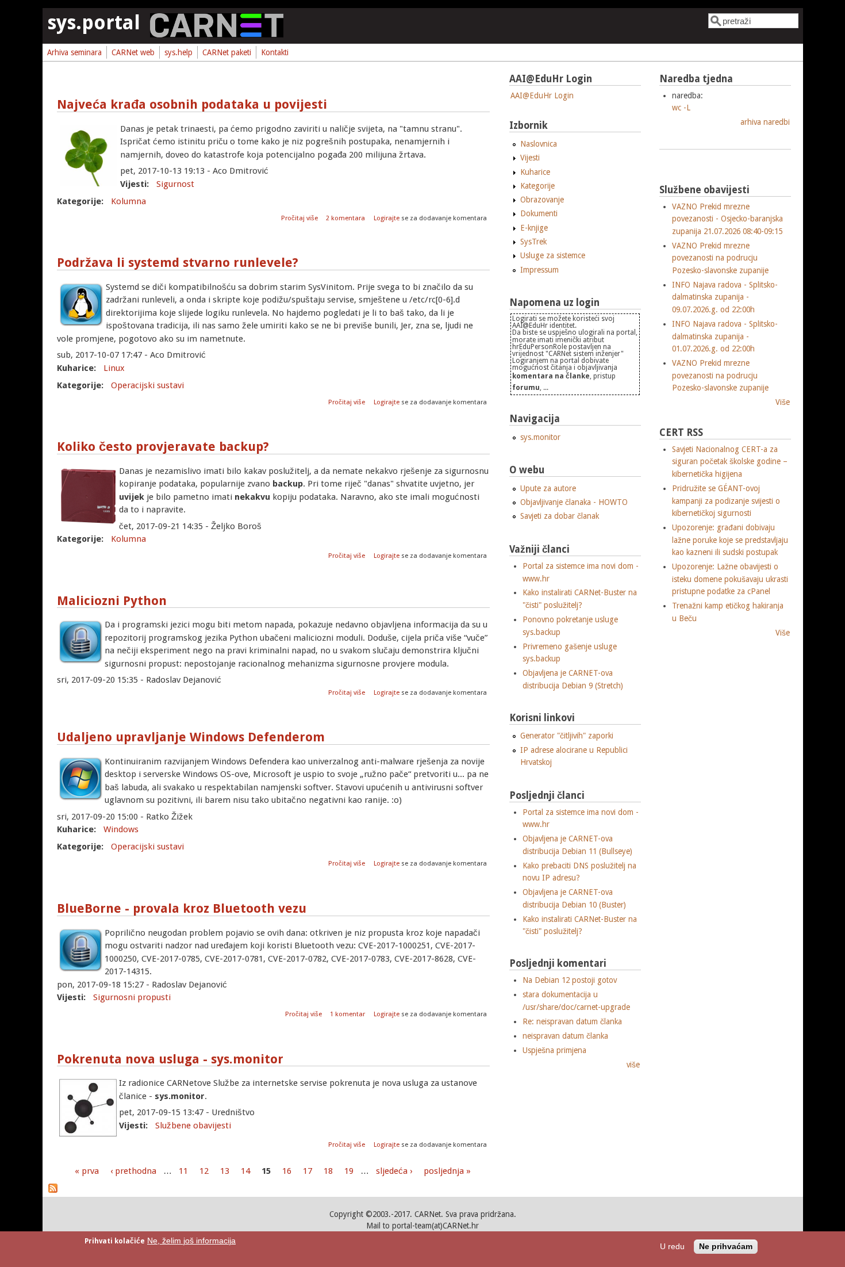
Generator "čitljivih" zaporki (566, 735)
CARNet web (133, 52)
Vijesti (530, 157)
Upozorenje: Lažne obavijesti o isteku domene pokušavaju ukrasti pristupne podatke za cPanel (730, 579)
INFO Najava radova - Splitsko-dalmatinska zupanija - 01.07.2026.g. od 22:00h (725, 336)
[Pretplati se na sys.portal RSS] (52, 1190)
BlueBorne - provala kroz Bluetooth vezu (181, 908)
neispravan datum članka (565, 1035)
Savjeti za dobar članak (559, 515)
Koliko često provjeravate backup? (163, 446)
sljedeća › (394, 1171)
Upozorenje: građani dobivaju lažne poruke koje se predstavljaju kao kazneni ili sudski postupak (730, 540)
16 (286, 1171)
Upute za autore (548, 488)
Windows (121, 829)
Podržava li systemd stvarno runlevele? (177, 262)
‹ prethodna (133, 1171)
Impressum (539, 269)
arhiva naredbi (765, 122)
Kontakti (275, 52)
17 (307, 1171)
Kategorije (537, 185)
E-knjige (534, 227)
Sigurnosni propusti (132, 997)
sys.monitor (540, 437)
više (633, 1064)
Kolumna (128, 201)
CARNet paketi (226, 52)
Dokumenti (539, 213)
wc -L (681, 107)
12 (204, 1171)
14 (245, 1171)
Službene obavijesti (193, 1125)
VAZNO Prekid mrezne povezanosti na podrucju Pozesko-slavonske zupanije (720, 258)
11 (183, 1171)
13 (224, 1171)
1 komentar (347, 1014)
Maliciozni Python (112, 601)
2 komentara (345, 218)
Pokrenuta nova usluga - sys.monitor (170, 1059)
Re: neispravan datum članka (572, 1021)
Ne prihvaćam (725, 1246)
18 (328, 1171)
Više (782, 402)
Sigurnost (175, 184)
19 (349, 1171)
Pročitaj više (300, 218)
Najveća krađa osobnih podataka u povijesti (192, 104)
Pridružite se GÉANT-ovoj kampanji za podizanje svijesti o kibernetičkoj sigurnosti (726, 501)
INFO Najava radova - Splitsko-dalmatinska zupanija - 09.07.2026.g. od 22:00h (725, 297)
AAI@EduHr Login (542, 95)
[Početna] (216, 34)
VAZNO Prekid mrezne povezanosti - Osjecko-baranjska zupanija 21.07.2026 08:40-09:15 (727, 219)
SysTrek (533, 241)
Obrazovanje (542, 199)
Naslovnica (538, 143)
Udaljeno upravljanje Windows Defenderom (191, 737)
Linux (114, 368)
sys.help (178, 52)
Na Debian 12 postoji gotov (570, 980)
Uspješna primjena (554, 1050)
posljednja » (447, 1171)
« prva (87, 1171)
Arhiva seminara (74, 52)
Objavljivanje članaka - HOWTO (574, 502)
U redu (672, 1246)
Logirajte (387, 218)
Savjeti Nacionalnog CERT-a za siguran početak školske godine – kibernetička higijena (730, 462)
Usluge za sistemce (552, 255)
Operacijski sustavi (147, 385)
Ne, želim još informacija (191, 1241)
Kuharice (535, 172)
